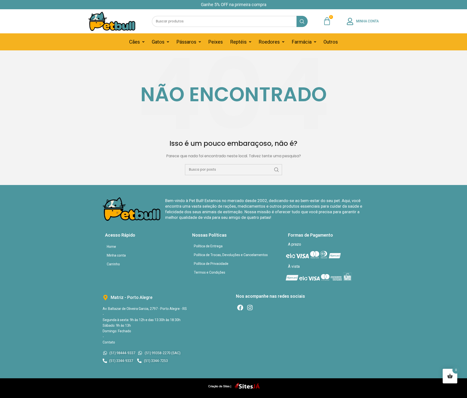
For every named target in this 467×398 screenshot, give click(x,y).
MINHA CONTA (367, 21)
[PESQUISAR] (302, 21)
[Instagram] (250, 307)
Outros (330, 42)
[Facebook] (240, 307)
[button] (137, 42)
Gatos (158, 42)
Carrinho (113, 264)
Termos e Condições (209, 272)
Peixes (215, 42)
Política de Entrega (208, 246)
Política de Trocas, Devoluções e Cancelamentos (231, 255)
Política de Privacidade (211, 264)
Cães (134, 42)
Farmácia (302, 42)
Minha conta (116, 255)
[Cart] (327, 21)
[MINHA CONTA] (350, 21)
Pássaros (186, 42)
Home (111, 247)
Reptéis (238, 42)
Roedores (269, 42)
